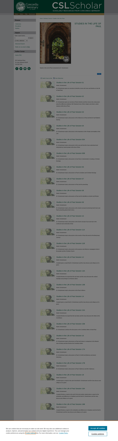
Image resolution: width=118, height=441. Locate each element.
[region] (59, 431)
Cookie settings (30, 433)
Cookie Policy (63, 433)
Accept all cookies (97, 428)
